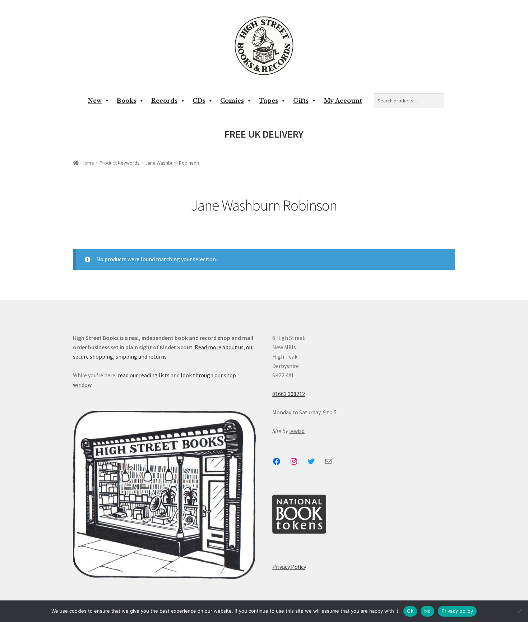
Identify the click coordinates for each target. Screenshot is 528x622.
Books (126, 100)
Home (88, 163)
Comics (232, 100)
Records (164, 100)
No (427, 611)
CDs (199, 100)
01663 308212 (288, 393)
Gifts (301, 100)
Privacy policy (457, 611)
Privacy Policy (289, 566)
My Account (343, 100)
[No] (519, 611)
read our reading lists (144, 375)
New (95, 100)
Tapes (268, 100)
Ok (410, 611)
